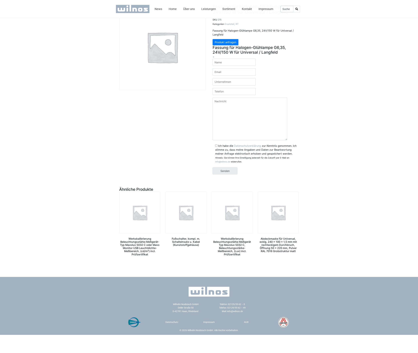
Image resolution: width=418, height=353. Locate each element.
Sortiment (228, 9)
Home (173, 9)
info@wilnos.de (222, 161)
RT (237, 24)
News (158, 9)
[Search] (296, 9)
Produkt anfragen (225, 42)
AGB (246, 322)
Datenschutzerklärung (247, 145)
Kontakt (247, 9)
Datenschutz (171, 322)
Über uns (189, 9)
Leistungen (208, 9)
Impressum (265, 9)
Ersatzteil (229, 24)
